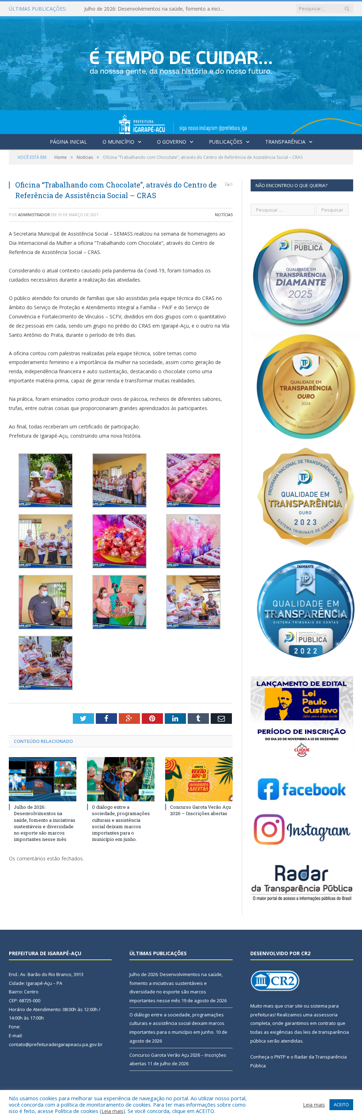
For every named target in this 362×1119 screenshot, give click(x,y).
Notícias (224, 214)
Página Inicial (68, 141)
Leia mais (112, 1111)
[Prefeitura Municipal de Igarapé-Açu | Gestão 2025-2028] (181, 74)
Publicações (226, 141)
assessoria (326, 1014)
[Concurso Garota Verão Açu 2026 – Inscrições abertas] (199, 779)
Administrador (34, 214)
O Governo (171, 141)
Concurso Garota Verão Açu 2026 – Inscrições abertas (200, 810)
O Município (118, 141)
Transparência (285, 141)
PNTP (280, 1057)
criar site (293, 1006)
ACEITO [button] (341, 1104)
